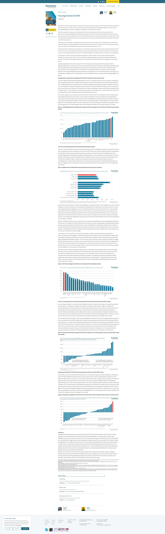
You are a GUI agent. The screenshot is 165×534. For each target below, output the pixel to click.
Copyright (60, 522)
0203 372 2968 (82, 525)
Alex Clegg (75, 491)
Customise (8, 528)
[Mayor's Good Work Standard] (56, 530)
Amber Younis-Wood (71, 500)
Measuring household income (65, 496)
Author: (67, 483)
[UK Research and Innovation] (67, 530)
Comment (88, 6)
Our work (65, 6)
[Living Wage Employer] (47, 530)
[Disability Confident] (61, 530)
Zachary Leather (72, 483)
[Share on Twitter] (47, 33)
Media (95, 6)
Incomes (59, 12)
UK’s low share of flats (108, 465)
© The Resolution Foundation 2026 (103, 525)
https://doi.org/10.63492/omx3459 (51, 36)
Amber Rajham (77, 483)
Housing (64, 12)
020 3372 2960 (82, 521)
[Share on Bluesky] (52, 33)
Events (81, 6)
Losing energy (62, 479)
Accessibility (60, 520)
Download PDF (52, 29)
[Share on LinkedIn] (49, 34)
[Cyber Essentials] (51, 530)
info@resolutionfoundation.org (86, 519)
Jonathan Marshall (81, 491)
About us (101, 6)
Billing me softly (62, 487)
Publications (73, 6)
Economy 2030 (111, 6)
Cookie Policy (18, 525)
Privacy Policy (99, 523)
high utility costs (61, 470)
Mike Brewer (71, 491)
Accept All (25, 528)
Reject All (17, 528)
